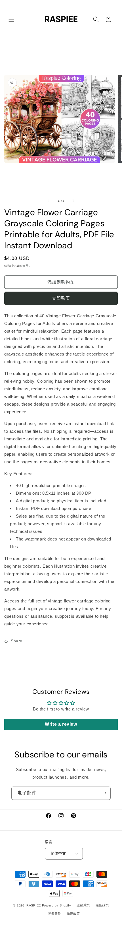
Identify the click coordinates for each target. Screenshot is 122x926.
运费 (25, 266)
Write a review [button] (61, 724)
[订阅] (104, 793)
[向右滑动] (73, 200)
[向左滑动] (48, 200)
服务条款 (54, 914)
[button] (11, 19)
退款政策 (83, 905)
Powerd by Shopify (56, 905)
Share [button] (16, 641)
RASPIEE (33, 905)
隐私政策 (102, 905)
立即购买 (61, 298)
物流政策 (73, 914)
